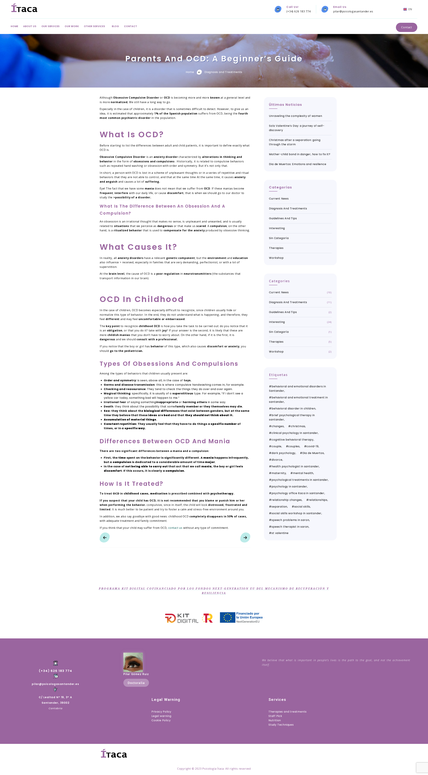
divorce (277, 460)
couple (276, 446)
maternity (279, 473)
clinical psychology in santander (295, 433)
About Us (29, 26)
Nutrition (275, 720)
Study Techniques (281, 725)
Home (14, 26)
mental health (303, 473)
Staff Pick (275, 716)
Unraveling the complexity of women (295, 116)
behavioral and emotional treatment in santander (298, 400)
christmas (298, 426)
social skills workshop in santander (296, 513)
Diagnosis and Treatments (223, 72)
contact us (175, 528)
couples (294, 446)
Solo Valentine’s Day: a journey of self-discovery (296, 128)
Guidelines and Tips (283, 218)
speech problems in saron (290, 520)
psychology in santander (289, 486)
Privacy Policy (161, 712)
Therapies (276, 248)
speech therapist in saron (290, 527)
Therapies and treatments (288, 712)
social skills (302, 507)
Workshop (276, 258)
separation (279, 507)
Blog (115, 26)
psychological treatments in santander (300, 480)
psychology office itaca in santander (298, 493)
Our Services (50, 26)
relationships (318, 500)
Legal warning (161, 716)
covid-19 (312, 446)
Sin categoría (279, 238)
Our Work (72, 26)
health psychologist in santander (295, 466)
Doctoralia (136, 683)
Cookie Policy (161, 720)
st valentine (280, 533)
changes (278, 426)
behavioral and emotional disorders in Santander (297, 388)
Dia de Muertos (313, 453)
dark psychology (283, 453)
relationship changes (287, 500)
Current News (279, 199)
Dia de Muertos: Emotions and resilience (297, 164)
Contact (130, 26)
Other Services (94, 26)
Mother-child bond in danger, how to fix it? (299, 154)
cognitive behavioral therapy (292, 440)
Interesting (277, 228)
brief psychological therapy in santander (292, 417)
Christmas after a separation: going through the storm (294, 142)
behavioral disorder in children (293, 408)
